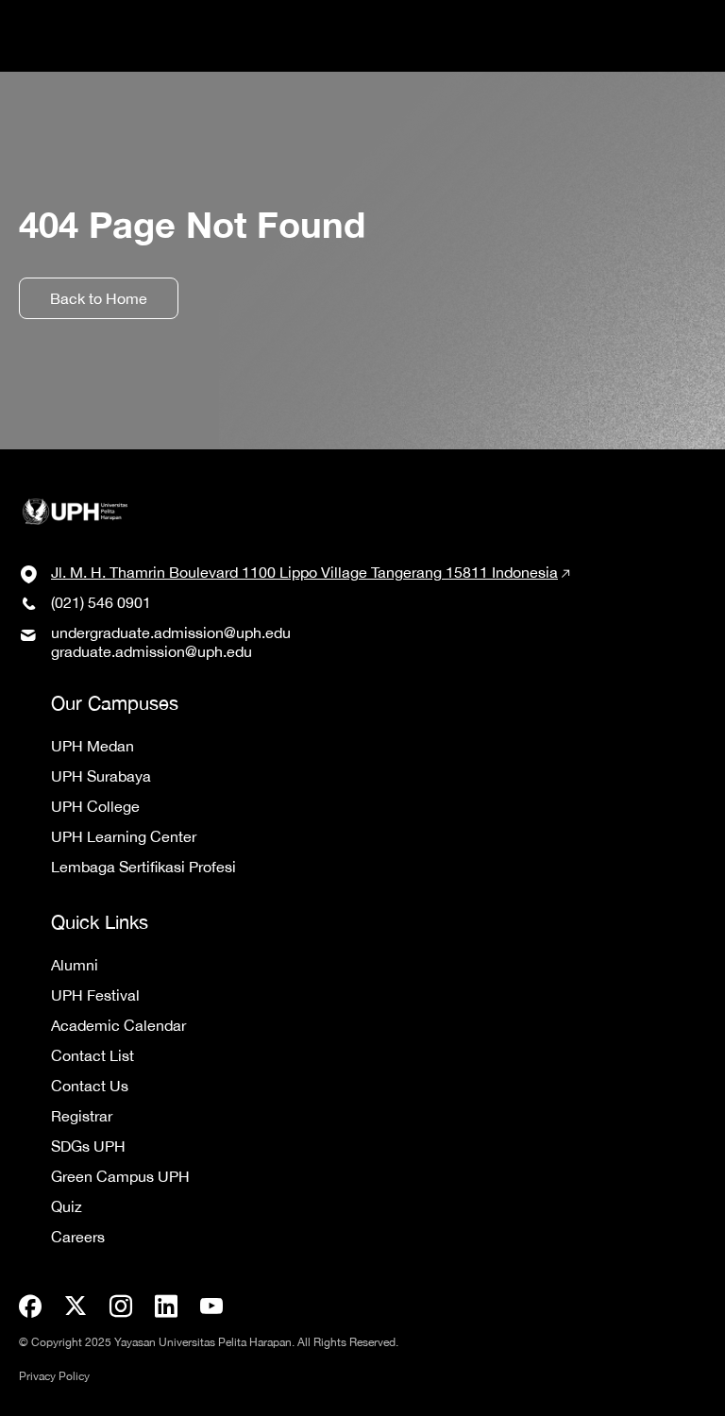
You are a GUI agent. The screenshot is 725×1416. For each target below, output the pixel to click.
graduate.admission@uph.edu (151, 651)
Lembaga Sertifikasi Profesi (143, 866)
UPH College (95, 806)
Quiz (66, 1206)
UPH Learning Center (123, 836)
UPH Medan (92, 745)
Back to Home (98, 298)
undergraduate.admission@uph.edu (171, 632)
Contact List (92, 1055)
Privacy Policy (54, 1376)
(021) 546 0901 (101, 602)
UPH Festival (95, 994)
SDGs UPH (88, 1146)
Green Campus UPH (120, 1176)
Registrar (81, 1115)
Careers (78, 1236)
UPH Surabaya (101, 775)
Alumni (74, 964)
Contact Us (89, 1085)
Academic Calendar (118, 1025)
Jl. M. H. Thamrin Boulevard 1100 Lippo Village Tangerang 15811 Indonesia (304, 572)
